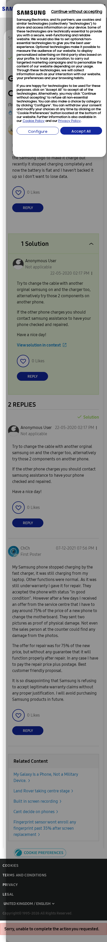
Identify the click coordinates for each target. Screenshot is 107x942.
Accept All (81, 132)
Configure (38, 132)
